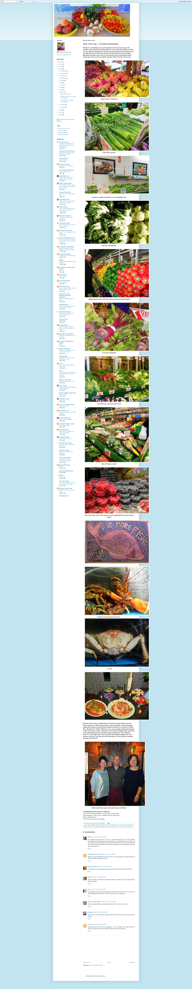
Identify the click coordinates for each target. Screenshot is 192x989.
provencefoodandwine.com (66, 238)
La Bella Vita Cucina (64, 192)
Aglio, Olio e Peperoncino (66, 334)
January (62, 107)
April (61, 89)
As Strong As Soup (64, 280)
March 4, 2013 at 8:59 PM (99, 877)
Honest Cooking (63, 142)
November (63, 73)
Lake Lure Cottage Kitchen (66, 404)
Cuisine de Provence (84, 9)
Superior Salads (63, 394)
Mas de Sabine (62, 130)
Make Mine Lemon (64, 399)
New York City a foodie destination (96, 826)
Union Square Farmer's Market (124, 826)
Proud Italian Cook (64, 199)
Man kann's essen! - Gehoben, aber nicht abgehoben (64, 295)
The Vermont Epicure (65, 418)
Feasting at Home (64, 481)
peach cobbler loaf (63, 159)
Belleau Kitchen (63, 304)
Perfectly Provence (63, 134)
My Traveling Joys (64, 286)
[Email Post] (108, 823)
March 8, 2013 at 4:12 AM (100, 912)
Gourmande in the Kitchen (66, 170)
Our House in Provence (65, 230)
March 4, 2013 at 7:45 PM (105, 866)
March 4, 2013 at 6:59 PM (99, 837)
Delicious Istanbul (64, 450)
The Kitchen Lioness (65, 312)
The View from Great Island (66, 151)
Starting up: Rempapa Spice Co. (67, 381)
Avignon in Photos (64, 437)
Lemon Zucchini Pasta (64, 171)
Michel (90, 837)
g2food (61, 475)
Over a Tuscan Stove (65, 457)
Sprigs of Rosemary (64, 348)
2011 (60, 112)
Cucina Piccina (63, 319)
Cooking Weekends (64, 465)
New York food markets (110, 826)
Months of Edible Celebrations (67, 393)
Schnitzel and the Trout (94, 854)
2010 (60, 114)
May (61, 87)
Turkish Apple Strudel (64, 425)
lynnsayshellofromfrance (66, 471)
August (62, 80)
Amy (89, 889)
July (61, 82)
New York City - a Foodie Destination (66, 101)
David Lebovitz (63, 207)
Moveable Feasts (64, 429)
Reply (89, 848)
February (62, 104)
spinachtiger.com (64, 176)
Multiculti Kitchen (64, 496)
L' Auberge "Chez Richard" (66, 246)
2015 (60, 64)
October (62, 75)
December (63, 71)
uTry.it (60, 363)
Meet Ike (61, 270)
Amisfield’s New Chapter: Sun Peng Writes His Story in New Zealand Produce (66, 145)
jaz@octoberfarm (93, 866)
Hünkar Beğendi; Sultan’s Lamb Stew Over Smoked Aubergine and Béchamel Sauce (67, 186)
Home (109, 962)
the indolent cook (64, 410)
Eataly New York (116, 825)
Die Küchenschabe (64, 223)
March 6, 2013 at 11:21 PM (108, 901)
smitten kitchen (63, 158)
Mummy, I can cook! (64, 379)
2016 (60, 62)
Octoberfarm (62, 274)
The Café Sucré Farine (65, 443)
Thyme (61, 371)
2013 (60, 69)
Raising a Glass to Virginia (65, 419)
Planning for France (64, 406)
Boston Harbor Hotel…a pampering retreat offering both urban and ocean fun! (67, 374)
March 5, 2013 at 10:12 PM (98, 889)
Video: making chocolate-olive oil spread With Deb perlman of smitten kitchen (67, 210)
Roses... (61, 344)
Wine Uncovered (63, 132)
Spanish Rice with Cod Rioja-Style (67, 255)
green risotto (62, 476)
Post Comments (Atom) (96, 965)
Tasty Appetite (63, 356)
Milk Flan (61, 466)
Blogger (103, 976)
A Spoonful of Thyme (65, 254)
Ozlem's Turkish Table (94, 901)
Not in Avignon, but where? (65, 438)
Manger (61, 260)
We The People (62, 276)
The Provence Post (64, 164)
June (61, 85)
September (63, 78)
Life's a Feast (63, 385)
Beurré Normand (63, 282)
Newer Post (87, 962)
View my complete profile (64, 54)
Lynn (89, 924)
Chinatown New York (106, 825)
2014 (60, 66)
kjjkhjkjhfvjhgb (62, 320)
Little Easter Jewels (65, 94)
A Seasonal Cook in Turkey (66, 424)
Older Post (131, 962)
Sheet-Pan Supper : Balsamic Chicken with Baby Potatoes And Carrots (67, 328)
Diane (89, 877)
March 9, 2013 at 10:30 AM (98, 924)
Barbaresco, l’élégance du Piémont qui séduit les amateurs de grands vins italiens (67, 241)
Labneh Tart (62, 400)
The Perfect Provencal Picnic (66, 165)
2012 (60, 110)
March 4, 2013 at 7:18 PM (108, 854)
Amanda (90, 912)
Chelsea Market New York (94, 825)
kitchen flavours (63, 325)
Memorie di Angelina (65, 216)
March (62, 92)
